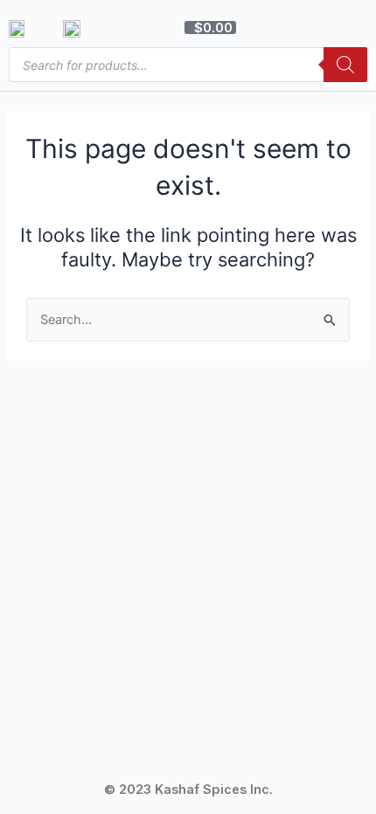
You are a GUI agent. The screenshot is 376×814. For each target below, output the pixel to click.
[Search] (345, 64)
